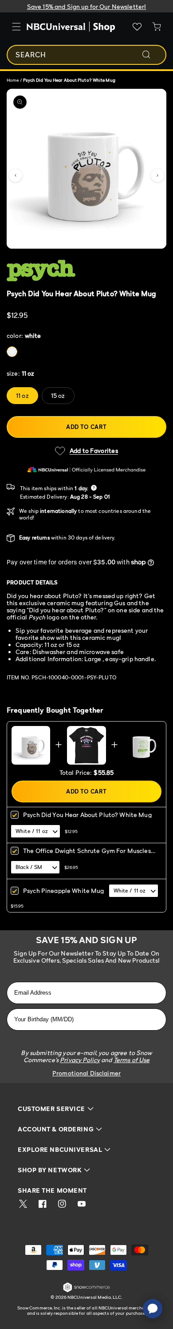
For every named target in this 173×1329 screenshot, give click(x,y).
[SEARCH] (152, 54)
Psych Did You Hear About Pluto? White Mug (87, 814)
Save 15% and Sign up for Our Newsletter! (86, 6)
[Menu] (16, 26)
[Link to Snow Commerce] (86, 1290)
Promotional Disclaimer (86, 1073)
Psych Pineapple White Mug (63, 890)
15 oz (58, 395)
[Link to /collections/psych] (82, 271)
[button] (15, 175)
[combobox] (86, 55)
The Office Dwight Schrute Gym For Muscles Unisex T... (87, 854)
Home (13, 80)
